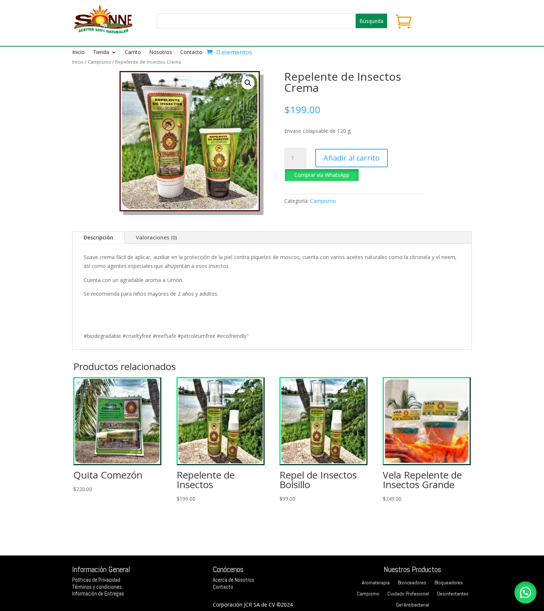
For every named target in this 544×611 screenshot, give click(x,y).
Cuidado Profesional (408, 594)
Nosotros (160, 53)
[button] (248, 83)
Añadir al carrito (351, 158)
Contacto (191, 53)
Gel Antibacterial (412, 605)
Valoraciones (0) (156, 237)
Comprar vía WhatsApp (321, 174)
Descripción (98, 237)
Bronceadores (412, 583)
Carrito (133, 53)
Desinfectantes (453, 594)
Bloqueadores (448, 583)
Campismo (99, 61)
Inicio (78, 53)
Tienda (101, 53)
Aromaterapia (376, 583)
